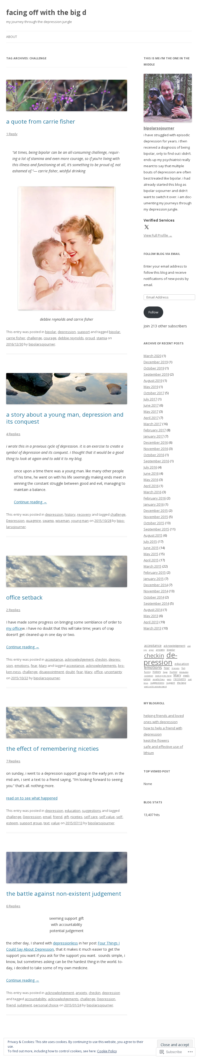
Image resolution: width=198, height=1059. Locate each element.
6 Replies (13, 906)
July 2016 (150, 467)
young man (80, 520)
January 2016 (154, 504)
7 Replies (13, 761)
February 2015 (155, 572)
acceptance (54, 659)
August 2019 (153, 380)
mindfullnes (159, 679)
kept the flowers (156, 740)
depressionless (65, 943)
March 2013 (152, 628)
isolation (148, 675)
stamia (101, 338)
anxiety (81, 992)
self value (107, 816)
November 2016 (156, 448)
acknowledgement (79, 659)
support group (31, 823)
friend (57, 816)
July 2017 (150, 399)
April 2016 (151, 485)
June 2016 (151, 473)
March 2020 (152, 355)
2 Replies (13, 610)
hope (165, 672)
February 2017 (155, 430)
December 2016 (156, 442)
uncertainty (113, 671)
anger (151, 650)
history (70, 514)
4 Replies (13, 434)
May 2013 (151, 615)
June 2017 (151, 405)
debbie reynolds (71, 338)
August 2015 (153, 535)
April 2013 (151, 622)
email (47, 816)
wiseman (62, 520)
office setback (24, 597)
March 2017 (152, 424)
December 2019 (156, 362)
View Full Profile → (158, 235)
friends (175, 668)
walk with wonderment (155, 686)
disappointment (51, 671)
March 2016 (152, 492)
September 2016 (156, 461)
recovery (84, 514)
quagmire (33, 520)
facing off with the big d (46, 12)
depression (67, 331)
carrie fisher (15, 338)
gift (66, 816)
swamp (48, 520)
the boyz (181, 682)
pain (169, 679)
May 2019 (151, 386)
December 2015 (156, 510)
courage (50, 338)
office (98, 671)
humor (173, 672)
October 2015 (154, 523)
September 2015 (156, 529)
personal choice (46, 1005)
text (47, 823)
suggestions (91, 810)
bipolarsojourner (42, 344)
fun (183, 668)
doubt (70, 671)
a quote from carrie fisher (40, 121)
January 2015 (154, 578)
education (72, 810)
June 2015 (151, 547)
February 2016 (155, 498)
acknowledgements (101, 665)
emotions (21, 665)
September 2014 (156, 603)
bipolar (50, 331)
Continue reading (30, 501)
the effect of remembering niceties (52, 748)
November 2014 (156, 591)
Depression (15, 520)
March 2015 (152, 566)
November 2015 (156, 516)
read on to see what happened (31, 798)
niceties (76, 816)
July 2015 (150, 541)
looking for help (163, 675)
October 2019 (154, 368)
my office (14, 628)
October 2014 (154, 597)
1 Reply (12, 134)
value (55, 823)
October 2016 (154, 454)
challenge (34, 338)
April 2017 (151, 417)
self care (91, 816)
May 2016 (151, 479)
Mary (43, 665)
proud (90, 338)
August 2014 (153, 609)
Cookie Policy (107, 1051)
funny (147, 672)
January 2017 (154, 436)
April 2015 (151, 560)
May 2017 (151, 411)
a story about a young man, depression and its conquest (64, 417)
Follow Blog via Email (162, 254)
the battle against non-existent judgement (63, 893)
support (83, 331)
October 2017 (154, 393)
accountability (35, 999)
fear (34, 665)
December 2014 (156, 585)
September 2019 (156, 374)
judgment (24, 1005)
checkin (101, 659)
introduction (183, 672)
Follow (153, 312)
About (11, 37)
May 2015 (151, 554)
